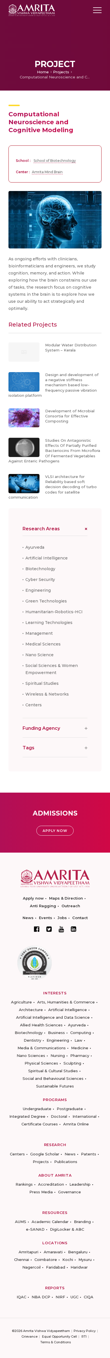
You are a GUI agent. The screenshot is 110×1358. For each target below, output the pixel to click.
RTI (84, 1336)
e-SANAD (35, 1229)
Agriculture (21, 1002)
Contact (80, 917)
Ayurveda (34, 547)
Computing (80, 1032)
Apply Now (55, 831)
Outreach (70, 906)
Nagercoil (31, 1267)
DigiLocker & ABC (67, 1229)
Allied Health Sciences (41, 1025)
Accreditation (51, 1184)
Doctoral (59, 1116)
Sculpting (72, 1063)
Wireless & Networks (47, 694)
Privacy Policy (85, 1331)
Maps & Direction (66, 898)
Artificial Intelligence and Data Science (53, 1017)
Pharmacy (79, 1055)
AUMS (20, 1221)
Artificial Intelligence (46, 558)
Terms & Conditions (55, 1342)
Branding (82, 1221)
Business (56, 1032)
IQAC (21, 1297)
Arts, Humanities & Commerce (66, 1002)
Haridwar (79, 1267)
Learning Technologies (48, 622)
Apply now (33, 898)
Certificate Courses (39, 1124)
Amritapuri (28, 1252)
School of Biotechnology (55, 160)
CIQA (88, 1297)
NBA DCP (41, 1297)
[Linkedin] (73, 929)
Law (78, 1040)
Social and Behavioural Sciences (53, 1078)
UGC (74, 1297)
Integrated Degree (27, 1116)
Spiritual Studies (42, 683)
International (84, 1116)
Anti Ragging (43, 906)
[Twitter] (49, 929)
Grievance (29, 1336)
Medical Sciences (43, 644)
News (28, 917)
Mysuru (85, 1259)
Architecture (31, 1009)
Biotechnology (40, 568)
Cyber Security (40, 579)
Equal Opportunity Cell (59, 1336)
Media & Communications (41, 1048)
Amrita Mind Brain (47, 172)
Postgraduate (70, 1108)
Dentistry (32, 1040)
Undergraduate (37, 1108)
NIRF (60, 1297)
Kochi (67, 1259)
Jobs (62, 917)
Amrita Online (76, 1124)
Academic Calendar (50, 1221)
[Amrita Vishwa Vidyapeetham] (31, 9)
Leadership (80, 1184)
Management (39, 633)
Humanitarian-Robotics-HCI (54, 611)
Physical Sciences (41, 1063)
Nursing (57, 1055)
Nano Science (39, 654)
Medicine (79, 1048)
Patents (88, 1154)
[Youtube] (61, 929)
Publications (65, 1161)
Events (45, 917)
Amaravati (53, 1252)
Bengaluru (77, 1252)
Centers (33, 704)
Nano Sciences (31, 1055)
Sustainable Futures (55, 1086)
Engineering (38, 590)
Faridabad (55, 1267)
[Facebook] (36, 929)
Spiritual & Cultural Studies (53, 1071)
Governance (69, 1192)
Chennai (21, 1259)
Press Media (41, 1192)
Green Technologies (46, 601)
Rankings (24, 1184)
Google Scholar (44, 1154)
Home (43, 72)
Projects (61, 72)
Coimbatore (45, 1259)
